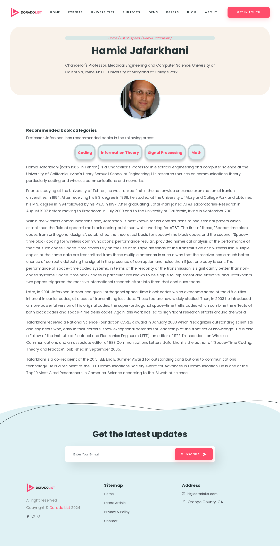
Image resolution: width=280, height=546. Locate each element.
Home (55, 12)
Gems (153, 12)
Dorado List (60, 507)
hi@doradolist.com (202, 494)
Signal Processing (165, 152)
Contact (111, 521)
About (211, 12)
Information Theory (120, 152)
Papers (172, 12)
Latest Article (115, 503)
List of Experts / (131, 38)
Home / (114, 38)
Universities (102, 12)
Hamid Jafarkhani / (157, 38)
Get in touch (248, 12)
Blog (192, 12)
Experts (75, 12)
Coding (85, 152)
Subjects (131, 12)
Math (196, 152)
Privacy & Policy (117, 512)
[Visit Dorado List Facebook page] (28, 517)
